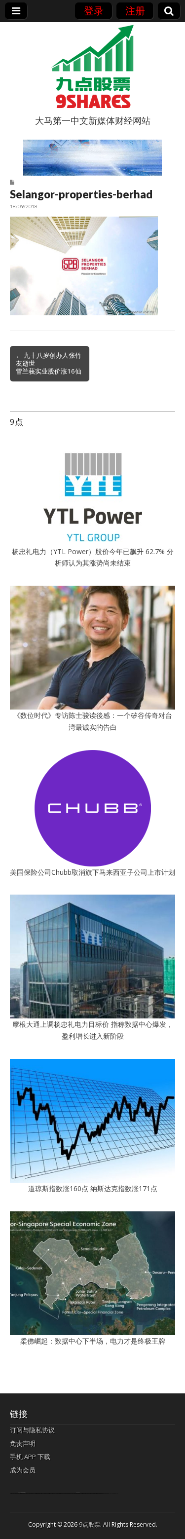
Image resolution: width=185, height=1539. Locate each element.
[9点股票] (92, 66)
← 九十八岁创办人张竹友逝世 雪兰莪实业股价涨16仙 (48, 363)
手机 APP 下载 (30, 1456)
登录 (94, 10)
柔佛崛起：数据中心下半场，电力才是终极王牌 (92, 1341)
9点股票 (89, 1524)
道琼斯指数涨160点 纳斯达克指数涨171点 (92, 1188)
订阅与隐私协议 (32, 1430)
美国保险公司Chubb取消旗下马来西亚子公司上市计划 (92, 872)
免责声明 (23, 1443)
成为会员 (23, 1469)
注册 (135, 10)
